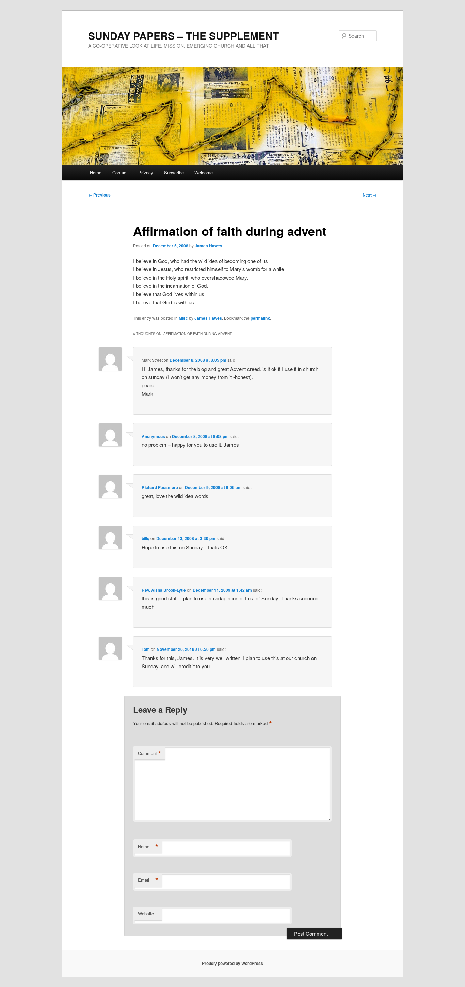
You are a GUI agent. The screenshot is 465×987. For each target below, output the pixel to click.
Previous (99, 195)
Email (148, 880)
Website (146, 913)
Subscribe (174, 172)
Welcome (203, 172)
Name (148, 846)
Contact (120, 172)
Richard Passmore (160, 487)
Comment (149, 753)
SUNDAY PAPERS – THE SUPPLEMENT (183, 35)
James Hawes (208, 245)
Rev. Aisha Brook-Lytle (164, 590)
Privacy (145, 172)
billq (145, 538)
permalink (260, 318)
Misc (183, 318)
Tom (146, 649)
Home (95, 172)
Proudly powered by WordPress (232, 963)
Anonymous (153, 436)
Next (370, 195)
